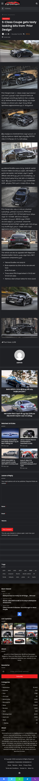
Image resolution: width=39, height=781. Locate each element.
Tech (4, 711)
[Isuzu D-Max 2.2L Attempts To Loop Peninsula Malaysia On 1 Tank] (28, 453)
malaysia (11, 577)
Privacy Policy (27, 765)
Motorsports (6, 702)
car (35, 570)
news (17, 577)
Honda (4, 577)
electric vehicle (27, 573)
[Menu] (2, 4)
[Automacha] (12, 3)
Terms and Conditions (12, 768)
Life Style (5, 696)
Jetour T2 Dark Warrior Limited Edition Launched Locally (28, 441)
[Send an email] (8, 34)
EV (34, 573)
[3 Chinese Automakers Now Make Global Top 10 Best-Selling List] (10, 433)
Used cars (6, 717)
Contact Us (23, 768)
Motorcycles (6, 699)
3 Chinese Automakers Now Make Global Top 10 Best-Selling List (10, 441)
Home (5, 14)
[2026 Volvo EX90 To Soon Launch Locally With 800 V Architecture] (10, 453)
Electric (18, 573)
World (4, 720)
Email (4, 513)
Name (4, 506)
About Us (30, 768)
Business (5, 690)
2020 (9, 570)
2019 (4, 570)
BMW (30, 570)
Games (6, 723)
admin (6, 34)
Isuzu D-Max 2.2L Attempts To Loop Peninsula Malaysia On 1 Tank (28, 463)
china (4, 573)
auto (25, 570)
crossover (10, 573)
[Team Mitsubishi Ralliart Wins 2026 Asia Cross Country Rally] (7, 641)
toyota (34, 577)
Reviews (5, 708)
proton (23, 577)
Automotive (11, 14)
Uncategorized (7, 714)
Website (4, 520)
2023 (20, 570)
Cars (4, 693)
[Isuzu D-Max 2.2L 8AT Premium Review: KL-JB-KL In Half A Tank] (19, 626)
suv (29, 577)
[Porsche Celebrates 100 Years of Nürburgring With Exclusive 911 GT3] (32, 641)
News (4, 705)
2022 (14, 570)
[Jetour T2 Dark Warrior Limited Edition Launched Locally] (28, 433)
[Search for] (37, 4)
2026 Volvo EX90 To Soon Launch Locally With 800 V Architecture (10, 462)
